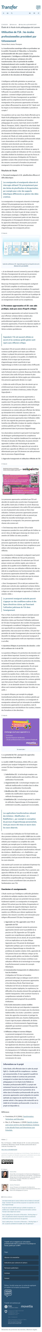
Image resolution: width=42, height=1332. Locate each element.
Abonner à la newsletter (11, 1257)
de (30, 13)
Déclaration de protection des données (13, 1330)
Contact (6, 1278)
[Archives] (12, 13)
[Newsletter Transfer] (7, 13)
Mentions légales (32, 1330)
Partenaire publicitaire (11, 1268)
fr (34, 13)
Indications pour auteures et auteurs (15, 1263)
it (38, 13)
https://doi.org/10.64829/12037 (28, 24)
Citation (3, 1139)
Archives (7, 1273)
